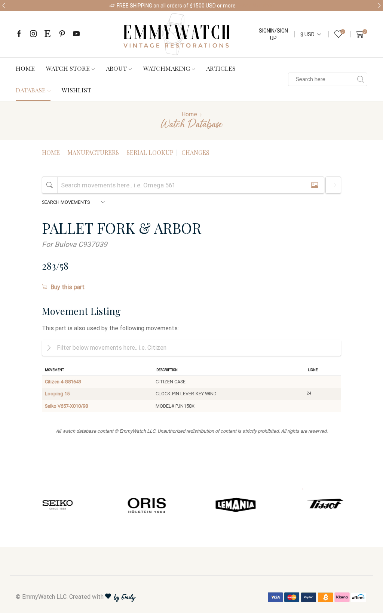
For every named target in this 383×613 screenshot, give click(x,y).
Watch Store (68, 68)
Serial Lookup (150, 152)
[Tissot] (236, 505)
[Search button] (360, 79)
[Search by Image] (314, 185)
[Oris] (58, 505)
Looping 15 (57, 393)
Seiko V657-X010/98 (66, 406)
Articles (221, 68)
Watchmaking (166, 68)
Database (31, 90)
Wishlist (76, 90)
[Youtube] (76, 34)
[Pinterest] (62, 34)
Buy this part (67, 287)
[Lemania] (147, 505)
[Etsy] (47, 34)
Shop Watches (256, 6)
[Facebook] (19, 34)
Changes (195, 152)
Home (25, 68)
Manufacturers (93, 152)
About (116, 68)
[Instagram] (33, 34)
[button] (3, 5)
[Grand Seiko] (325, 505)
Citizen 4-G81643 (63, 381)
